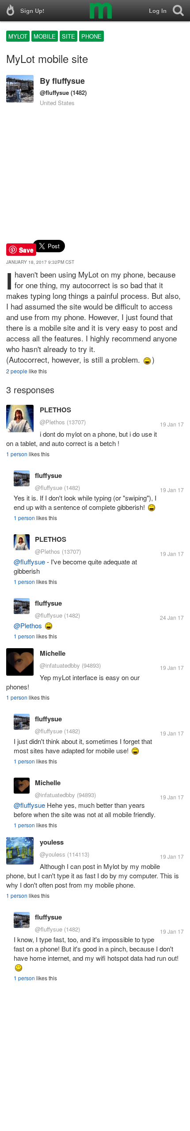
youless (52, 842)
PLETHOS (55, 410)
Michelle (52, 653)
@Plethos (52, 422)
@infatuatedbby (60, 665)
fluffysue (68, 80)
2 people (16, 371)
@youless (52, 854)
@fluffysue (54, 92)
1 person (16, 454)
